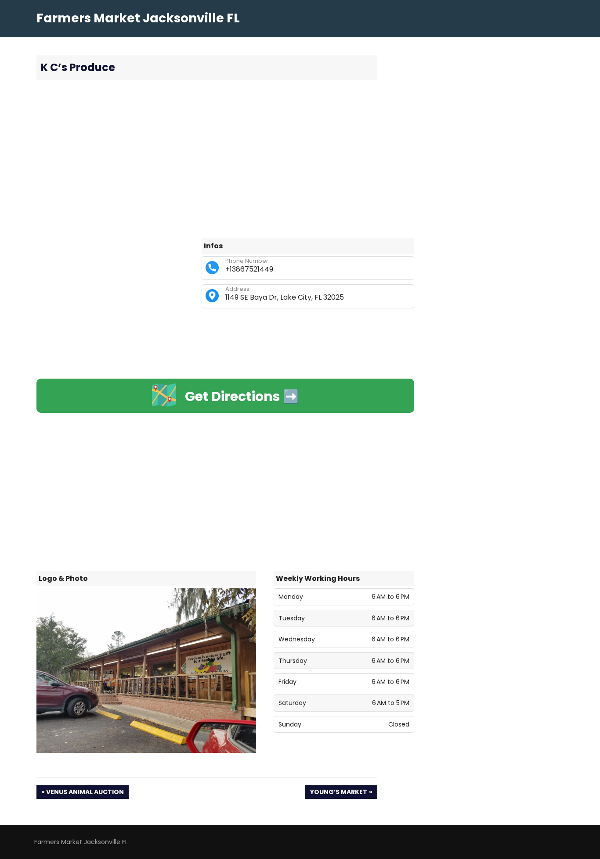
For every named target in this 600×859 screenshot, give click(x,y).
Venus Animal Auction (85, 793)
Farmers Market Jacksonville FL (138, 18)
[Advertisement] (225, 159)
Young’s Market (338, 793)
